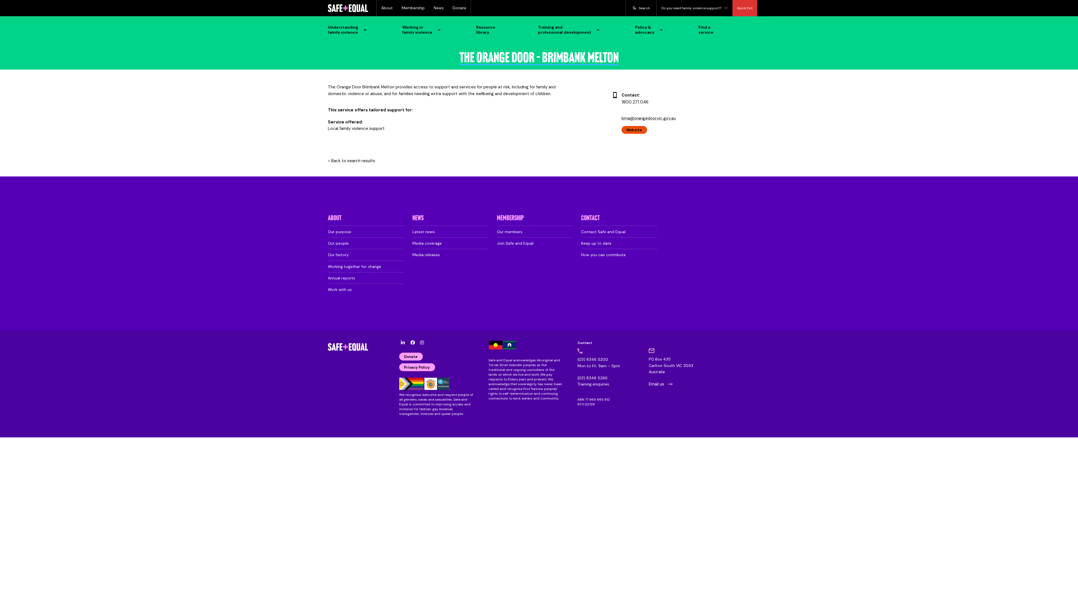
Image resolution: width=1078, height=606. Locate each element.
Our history (338, 254)
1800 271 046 (635, 102)
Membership (413, 7)
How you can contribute (603, 254)
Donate (459, 7)
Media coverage (427, 243)
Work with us (340, 289)
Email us (656, 384)
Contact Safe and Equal (603, 231)
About (387, 7)
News (439, 7)
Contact (590, 218)
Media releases (426, 254)
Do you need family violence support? (691, 8)
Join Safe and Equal (515, 243)
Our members (509, 231)
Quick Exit (745, 8)
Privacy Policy (417, 367)
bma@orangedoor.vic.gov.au (649, 118)
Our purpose (339, 231)
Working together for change (354, 266)
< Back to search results (351, 161)
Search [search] (644, 8)
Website (634, 130)
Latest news (423, 231)
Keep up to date (596, 243)
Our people (338, 243)
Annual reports (341, 278)
